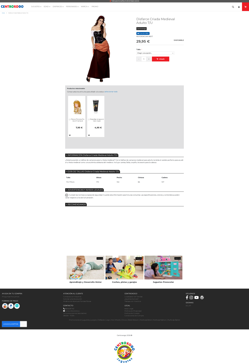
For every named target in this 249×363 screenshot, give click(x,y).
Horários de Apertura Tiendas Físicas (77, 301)
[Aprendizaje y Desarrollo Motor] (86, 267)
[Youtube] (197, 298)
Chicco (124, 320)
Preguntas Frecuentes (10, 297)
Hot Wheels (115, 320)
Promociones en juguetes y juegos (82, 320)
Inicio (3, 13)
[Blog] (202, 298)
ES (187, 306)
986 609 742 (69, 309)
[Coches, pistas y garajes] (124, 267)
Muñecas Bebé (146, 320)
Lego (108, 320)
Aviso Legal (128, 309)
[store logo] (12, 6)
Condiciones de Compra (134, 316)
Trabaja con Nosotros (132, 301)
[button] (69, 135)
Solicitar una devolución (72, 299)
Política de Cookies (131, 313)
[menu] (124, 6)
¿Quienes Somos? (131, 299)
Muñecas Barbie (173, 320)
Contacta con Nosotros (72, 297)
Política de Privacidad (133, 311)
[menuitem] (36, 6)
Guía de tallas (144, 33)
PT (190, 306)
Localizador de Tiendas (133, 297)
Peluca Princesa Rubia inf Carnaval (78, 120)
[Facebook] (187, 298)
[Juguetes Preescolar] (163, 267)
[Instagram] (192, 298)
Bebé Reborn (133, 320)
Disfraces (101, 320)
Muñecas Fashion (159, 320)
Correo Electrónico (72, 311)
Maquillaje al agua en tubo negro (97, 120)
